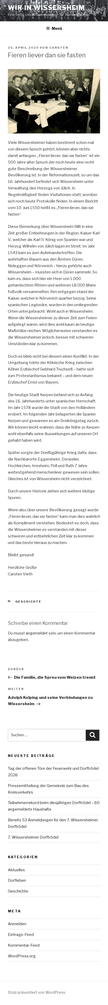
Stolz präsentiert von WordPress (36, 992)
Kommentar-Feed (24, 945)
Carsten (58, 47)
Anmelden (17, 924)
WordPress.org (22, 956)
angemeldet (37, 633)
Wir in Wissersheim (46, 8)
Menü (57, 28)
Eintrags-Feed (21, 934)
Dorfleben (17, 880)
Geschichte (28, 601)
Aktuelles (16, 870)
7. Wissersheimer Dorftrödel (33, 837)
